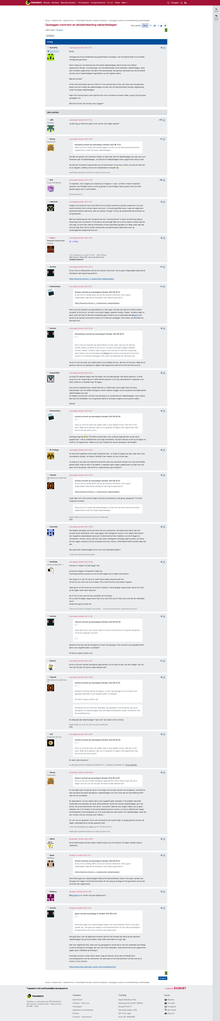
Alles (145, 25)
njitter (52, 839)
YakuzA (53, 475)
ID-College (54, 450)
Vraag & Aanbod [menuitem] (98, 3)
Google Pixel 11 (125, 1006)
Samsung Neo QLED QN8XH (130, 1003)
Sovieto (53, 267)
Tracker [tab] (216, 11)
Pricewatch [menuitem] (83, 3)
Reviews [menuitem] (55, 3)
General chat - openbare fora (63, 20)
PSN (71, 519)
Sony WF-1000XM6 (126, 1017)
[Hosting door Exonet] (175, 989)
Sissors (53, 661)
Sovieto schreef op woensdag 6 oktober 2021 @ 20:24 (97, 416)
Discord (171, 1013)
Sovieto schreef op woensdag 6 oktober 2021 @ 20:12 (97, 292)
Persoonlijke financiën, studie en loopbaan (91, 20)
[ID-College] (50, 455)
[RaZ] (50, 188)
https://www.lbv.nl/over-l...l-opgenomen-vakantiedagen (91, 279)
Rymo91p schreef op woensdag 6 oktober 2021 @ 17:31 (98, 145)
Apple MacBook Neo (127, 999)
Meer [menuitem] (124, 3)
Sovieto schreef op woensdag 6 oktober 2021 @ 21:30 (97, 683)
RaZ (51, 180)
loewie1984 (54, 373)
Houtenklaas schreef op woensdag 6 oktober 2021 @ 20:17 (99, 334)
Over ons (85, 1003)
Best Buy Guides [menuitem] (68, 3)
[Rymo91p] (50, 57)
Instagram (172, 1006)
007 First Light (124, 1013)
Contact (76, 1003)
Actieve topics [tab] (216, 19)
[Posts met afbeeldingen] (155, 25)
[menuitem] (168, 2)
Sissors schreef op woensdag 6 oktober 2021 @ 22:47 (97, 778)
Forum (47, 20)
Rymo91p (53, 48)
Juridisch (50, 36)
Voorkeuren (87, 1017)
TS (150, 25)
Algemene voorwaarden (83, 1010)
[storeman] (50, 532)
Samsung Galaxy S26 (127, 1010)
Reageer (59, 30)
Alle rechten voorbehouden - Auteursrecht (44, 1004)
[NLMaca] (50, 897)
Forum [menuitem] (110, 3)
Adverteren (77, 999)
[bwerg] (50, 147)
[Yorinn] (50, 249)
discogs (72, 403)
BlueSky (171, 999)
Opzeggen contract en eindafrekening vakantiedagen (129, 20)
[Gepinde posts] (165, 25)
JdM (51, 120)
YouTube (171, 1003)
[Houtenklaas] (50, 292)
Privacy (76, 1013)
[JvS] (50, 742)
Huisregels (77, 1006)
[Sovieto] (50, 272)
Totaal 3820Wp (131, 765)
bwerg (52, 139)
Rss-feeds (172, 1010)
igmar (52, 855)
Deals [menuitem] (117, 3)
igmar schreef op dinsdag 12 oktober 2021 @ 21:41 (96, 914)
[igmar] (50, 864)
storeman (54, 527)
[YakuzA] (50, 485)
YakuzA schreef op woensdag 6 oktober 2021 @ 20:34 (97, 622)
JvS (51, 734)
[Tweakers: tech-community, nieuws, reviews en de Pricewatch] (34, 2)
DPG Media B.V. (55, 1001)
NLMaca (53, 891)
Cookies (76, 1017)
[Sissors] (50, 666)
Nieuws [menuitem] (47, 3)
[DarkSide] (50, 570)
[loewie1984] (50, 378)
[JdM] (50, 128)
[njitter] (50, 844)
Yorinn (52, 238)
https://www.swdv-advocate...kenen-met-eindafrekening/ (92, 967)
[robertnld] (50, 207)
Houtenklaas (55, 286)
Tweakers (30, 1001)
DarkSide (53, 562)
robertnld (53, 202)
